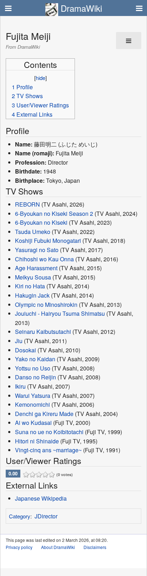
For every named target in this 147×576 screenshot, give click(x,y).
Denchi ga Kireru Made (44, 414)
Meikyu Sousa (33, 277)
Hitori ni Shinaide (37, 441)
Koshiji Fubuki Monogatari (48, 240)
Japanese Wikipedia (41, 498)
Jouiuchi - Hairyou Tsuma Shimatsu (60, 313)
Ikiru (20, 386)
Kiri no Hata (30, 286)
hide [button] (40, 77)
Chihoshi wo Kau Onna (44, 259)
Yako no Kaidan (35, 359)
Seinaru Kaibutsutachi (43, 331)
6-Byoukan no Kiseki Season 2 (54, 213)
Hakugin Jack (32, 295)
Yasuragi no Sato (37, 250)
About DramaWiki (58, 547)
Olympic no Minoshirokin (46, 304)
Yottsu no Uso (32, 368)
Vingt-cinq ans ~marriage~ (48, 450)
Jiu (18, 341)
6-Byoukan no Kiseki (41, 222)
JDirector (46, 516)
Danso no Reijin (35, 377)
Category (19, 516)
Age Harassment (36, 268)
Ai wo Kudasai (33, 422)
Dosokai (25, 350)
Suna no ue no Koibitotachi (49, 432)
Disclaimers (94, 547)
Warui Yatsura (32, 395)
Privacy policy (19, 547)
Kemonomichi (32, 404)
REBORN (27, 204)
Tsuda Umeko (32, 232)
